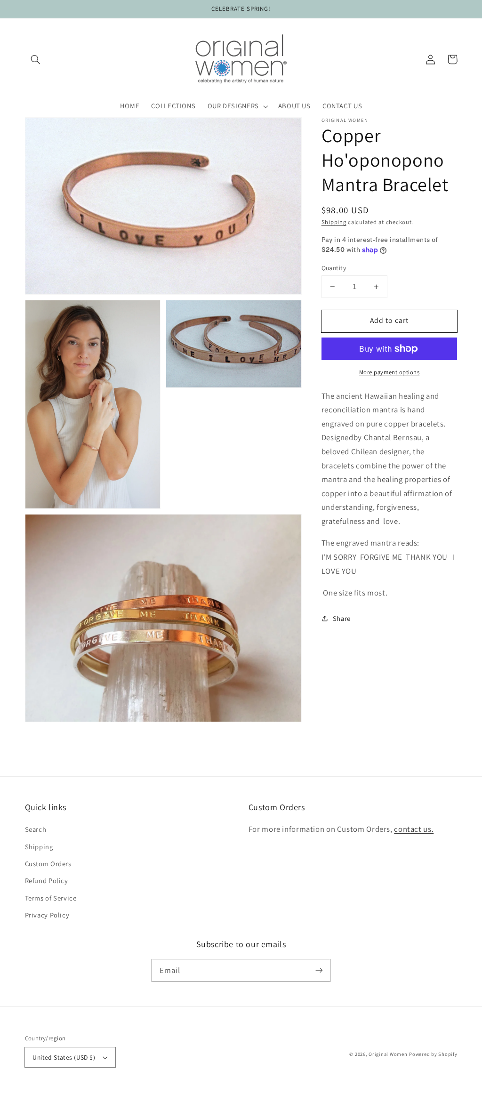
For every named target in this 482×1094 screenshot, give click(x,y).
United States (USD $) (63, 1057)
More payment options (389, 372)
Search (36, 829)
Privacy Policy (47, 914)
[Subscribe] (319, 970)
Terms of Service (51, 897)
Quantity (333, 268)
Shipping (333, 222)
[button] (36, 59)
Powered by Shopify (433, 1054)
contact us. (414, 829)
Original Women (388, 1054)
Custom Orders (48, 863)
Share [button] (342, 618)
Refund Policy (46, 880)
